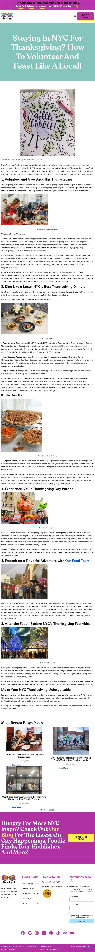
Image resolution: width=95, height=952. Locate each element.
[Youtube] (72, 932)
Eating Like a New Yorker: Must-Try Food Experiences (24, 756)
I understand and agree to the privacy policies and (81, 916)
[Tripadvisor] (65, 932)
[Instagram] (36, 932)
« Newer (43, 810)
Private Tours (28, 888)
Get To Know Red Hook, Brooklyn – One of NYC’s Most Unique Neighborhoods (71, 759)
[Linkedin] (44, 932)
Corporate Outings (30, 893)
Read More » (17, 765)
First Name (74, 896)
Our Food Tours (77, 560)
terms (88, 917)
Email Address (75, 904)
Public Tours (27, 883)
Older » (52, 810)
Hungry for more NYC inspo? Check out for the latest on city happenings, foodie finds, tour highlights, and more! (33, 838)
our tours (30, 612)
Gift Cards (26, 898)
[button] (75, 16)
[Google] (29, 932)
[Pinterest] (51, 932)
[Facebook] (22, 932)
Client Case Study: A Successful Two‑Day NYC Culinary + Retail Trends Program (24, 798)
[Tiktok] (58, 932)
